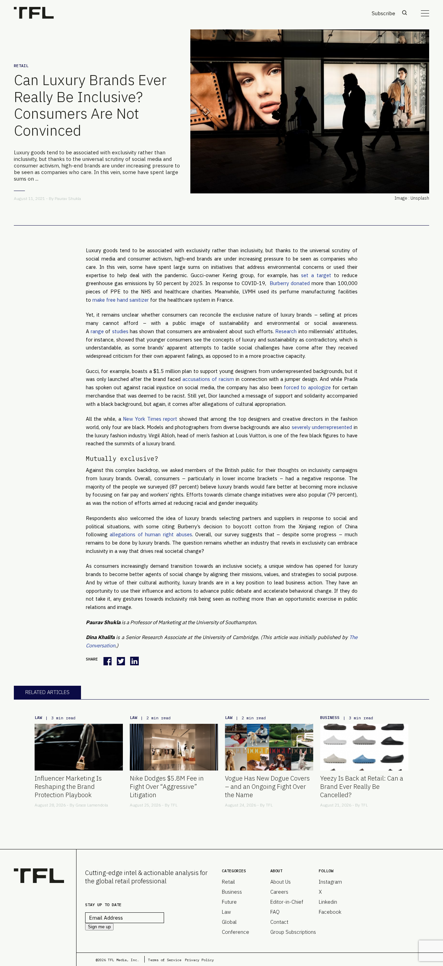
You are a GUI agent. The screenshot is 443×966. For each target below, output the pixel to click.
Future (229, 902)
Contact (279, 922)
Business (330, 717)
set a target (316, 275)
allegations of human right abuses (151, 534)
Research (286, 331)
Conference (235, 932)
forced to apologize (307, 387)
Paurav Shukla (68, 198)
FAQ (275, 912)
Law (38, 717)
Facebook (330, 912)
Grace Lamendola (91, 805)
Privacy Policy (199, 960)
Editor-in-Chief (286, 902)
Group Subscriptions (293, 932)
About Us (280, 881)
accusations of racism (208, 379)
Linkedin (328, 902)
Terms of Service (164, 960)
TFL (174, 805)
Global (229, 922)
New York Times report (150, 419)
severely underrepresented (322, 427)
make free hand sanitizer (120, 300)
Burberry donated (289, 283)
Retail (21, 65)
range (97, 331)
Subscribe (383, 13)
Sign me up (99, 926)
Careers (279, 891)
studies (120, 331)
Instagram (330, 881)
